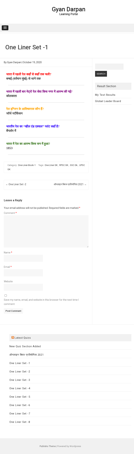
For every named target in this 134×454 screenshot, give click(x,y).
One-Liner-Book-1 (27, 165)
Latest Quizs (23, 337)
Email (8, 267)
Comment (10, 213)
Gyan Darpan (68, 9)
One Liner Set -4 (19, 388)
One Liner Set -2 (16, 184)
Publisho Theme (48, 446)
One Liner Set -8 (19, 422)
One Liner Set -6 (19, 405)
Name (8, 252)
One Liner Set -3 (19, 380)
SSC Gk (73, 165)
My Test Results (105, 94)
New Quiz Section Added (25, 346)
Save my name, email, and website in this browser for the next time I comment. (41, 301)
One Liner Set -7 (19, 413)
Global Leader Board (108, 101)
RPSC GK (63, 165)
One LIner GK (51, 165)
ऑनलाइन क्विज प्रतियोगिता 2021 (70, 184)
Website (8, 281)
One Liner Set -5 (19, 396)
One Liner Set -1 (19, 363)
